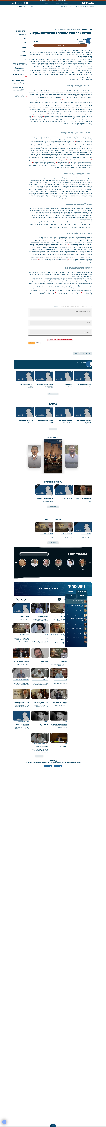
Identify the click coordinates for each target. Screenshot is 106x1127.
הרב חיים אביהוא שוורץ (43, 686)
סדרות (70, 592)
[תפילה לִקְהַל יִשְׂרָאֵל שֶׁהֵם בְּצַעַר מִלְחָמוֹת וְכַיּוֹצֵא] (44, 381)
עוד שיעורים (39, 756)
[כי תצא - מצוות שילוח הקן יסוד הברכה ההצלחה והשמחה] (21, 657)
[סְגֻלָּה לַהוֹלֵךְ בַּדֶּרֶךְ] (18, 97)
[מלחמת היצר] (64, 531)
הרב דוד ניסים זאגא (44, 620)
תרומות (41, 3)
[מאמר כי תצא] (40, 657)
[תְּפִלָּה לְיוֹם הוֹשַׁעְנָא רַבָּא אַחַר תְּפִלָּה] (18, 82)
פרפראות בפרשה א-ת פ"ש (23, 721)
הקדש (20, 7)
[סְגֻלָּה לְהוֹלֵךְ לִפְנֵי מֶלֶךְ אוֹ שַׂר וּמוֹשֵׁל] (25, 381)
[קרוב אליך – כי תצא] (83, 531)
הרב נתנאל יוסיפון (44, 663)
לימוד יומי (91, 7)
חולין (66, 743)
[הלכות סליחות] (58, 677)
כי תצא (46, 659)
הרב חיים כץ (69, 537)
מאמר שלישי (45, 679)
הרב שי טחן (65, 727)
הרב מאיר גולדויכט (25, 664)
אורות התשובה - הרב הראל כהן (22, 679)
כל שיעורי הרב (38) (53, 394)
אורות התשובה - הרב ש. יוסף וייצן (41, 743)
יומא (28, 700)
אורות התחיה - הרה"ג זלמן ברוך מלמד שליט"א (59, 635)
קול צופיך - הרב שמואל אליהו (61, 700)
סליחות (65, 659)
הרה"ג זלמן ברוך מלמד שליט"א (85, 500)
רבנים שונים (69, 500)
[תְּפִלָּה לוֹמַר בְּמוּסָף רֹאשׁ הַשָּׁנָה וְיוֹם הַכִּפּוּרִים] (18, 69)
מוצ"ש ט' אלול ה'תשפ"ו (82, 7)
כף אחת (76, 353)
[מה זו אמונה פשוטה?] (64, 494)
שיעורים (82, 592)
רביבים (46, 634)
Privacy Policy (48, 346)
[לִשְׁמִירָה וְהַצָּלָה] (64, 380)
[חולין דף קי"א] (58, 742)
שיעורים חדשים (53, 519)
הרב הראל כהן (26, 686)
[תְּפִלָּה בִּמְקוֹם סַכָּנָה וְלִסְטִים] (83, 380)
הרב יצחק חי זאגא (44, 706)
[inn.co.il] (27, 3)
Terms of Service (55, 346)
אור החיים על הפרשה (67, 533)
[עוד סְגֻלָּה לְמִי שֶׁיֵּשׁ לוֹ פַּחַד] (18, 76)
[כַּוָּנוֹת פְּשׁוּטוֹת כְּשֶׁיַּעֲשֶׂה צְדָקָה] (18, 89)
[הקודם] (26, 456)
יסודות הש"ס (45, 614)
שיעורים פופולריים (53, 481)
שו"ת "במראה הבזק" (48, 496)
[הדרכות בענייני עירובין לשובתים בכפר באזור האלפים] (44, 494)
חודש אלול (46, 721)
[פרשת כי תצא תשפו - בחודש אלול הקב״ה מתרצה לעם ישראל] (58, 698)
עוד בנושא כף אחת (20, 64)
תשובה (89, 496)
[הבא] (79, 456)
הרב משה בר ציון (63, 683)
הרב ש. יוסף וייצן (45, 752)
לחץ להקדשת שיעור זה (60, 45)
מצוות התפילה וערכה (86, 353)
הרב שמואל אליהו (63, 705)
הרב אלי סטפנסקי (63, 748)
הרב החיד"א (21, 70)
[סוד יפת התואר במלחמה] (44, 531)
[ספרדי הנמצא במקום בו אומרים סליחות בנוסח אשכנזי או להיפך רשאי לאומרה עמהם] (58, 720)
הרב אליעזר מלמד (44, 642)
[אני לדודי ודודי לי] (40, 720)
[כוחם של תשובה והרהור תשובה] (83, 494)
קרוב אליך (70, 496)
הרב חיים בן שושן (63, 665)
